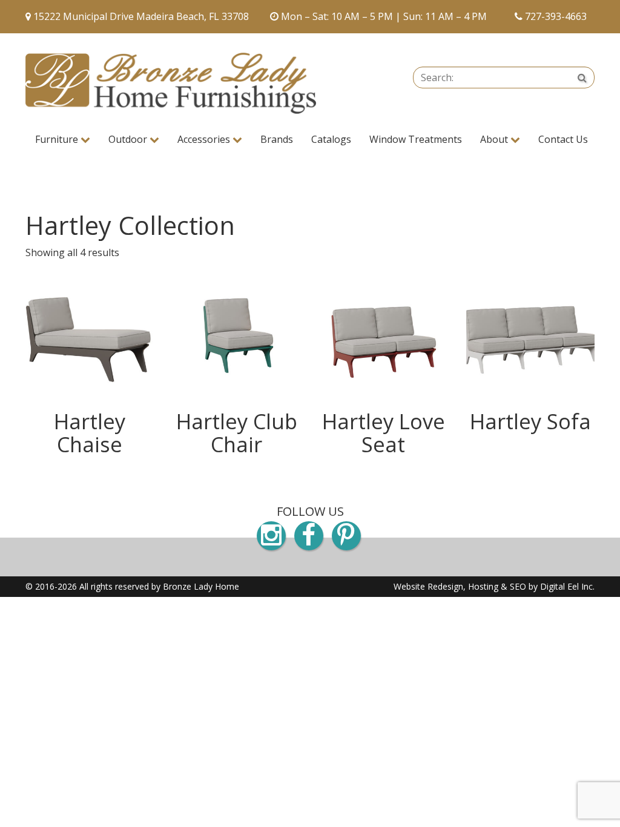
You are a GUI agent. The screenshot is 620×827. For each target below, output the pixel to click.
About (495, 139)
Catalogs (331, 139)
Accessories (204, 139)
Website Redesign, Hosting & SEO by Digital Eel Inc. (494, 586)
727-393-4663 (556, 16)
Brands (276, 139)
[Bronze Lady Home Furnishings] (170, 83)
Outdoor (129, 139)
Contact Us (563, 139)
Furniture (58, 139)
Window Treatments (415, 139)
